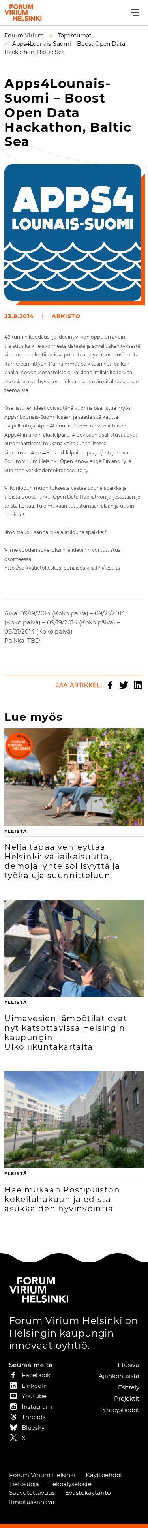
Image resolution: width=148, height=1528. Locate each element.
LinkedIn (138, 685)
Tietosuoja (24, 1484)
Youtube (34, 1396)
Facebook (110, 685)
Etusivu (128, 1365)
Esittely (128, 1387)
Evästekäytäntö (88, 1492)
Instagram (37, 1406)
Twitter (124, 685)
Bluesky (33, 1427)
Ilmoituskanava (31, 1502)
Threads (33, 1417)
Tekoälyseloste (70, 1484)
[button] (134, 12)
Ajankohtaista (119, 1376)
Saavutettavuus (32, 1492)
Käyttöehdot (104, 1475)
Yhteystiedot (120, 1410)
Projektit (126, 1398)
